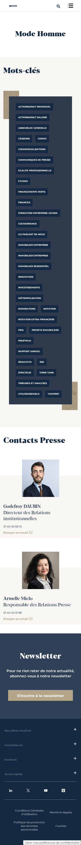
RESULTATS (25, 361)
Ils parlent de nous (31, 234)
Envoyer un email (15, 532)
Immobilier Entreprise (33, 255)
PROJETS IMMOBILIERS (45, 330)
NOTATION (49, 308)
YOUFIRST (53, 393)
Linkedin (14, 790)
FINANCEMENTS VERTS (31, 191)
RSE (42, 361)
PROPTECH (24, 340)
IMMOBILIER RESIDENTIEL (33, 266)
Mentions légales (61, 812)
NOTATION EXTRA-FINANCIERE (36, 319)
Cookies (60, 826)
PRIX (21, 330)
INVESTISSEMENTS (29, 287)
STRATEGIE (24, 372)
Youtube (49, 790)
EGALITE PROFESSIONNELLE (35, 170)
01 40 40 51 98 (12, 612)
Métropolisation (29, 298)
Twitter (32, 790)
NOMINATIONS (26, 308)
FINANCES (24, 202)
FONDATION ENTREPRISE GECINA (38, 213)
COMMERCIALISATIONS (31, 149)
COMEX (42, 138)
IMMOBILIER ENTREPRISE (33, 244)
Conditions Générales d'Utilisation (29, 812)
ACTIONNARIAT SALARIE (32, 117)
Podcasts (67, 790)
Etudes (23, 181)
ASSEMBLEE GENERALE (32, 128)
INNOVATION (25, 276)
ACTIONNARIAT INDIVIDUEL (34, 106)
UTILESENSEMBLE (29, 393)
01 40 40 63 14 (12, 526)
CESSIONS (24, 138)
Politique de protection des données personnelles (29, 826)
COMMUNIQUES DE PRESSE (34, 159)
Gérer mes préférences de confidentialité (52, 842)
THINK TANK (46, 372)
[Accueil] (13, 6)
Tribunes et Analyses (32, 383)
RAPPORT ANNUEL (29, 351)
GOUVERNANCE (27, 223)
